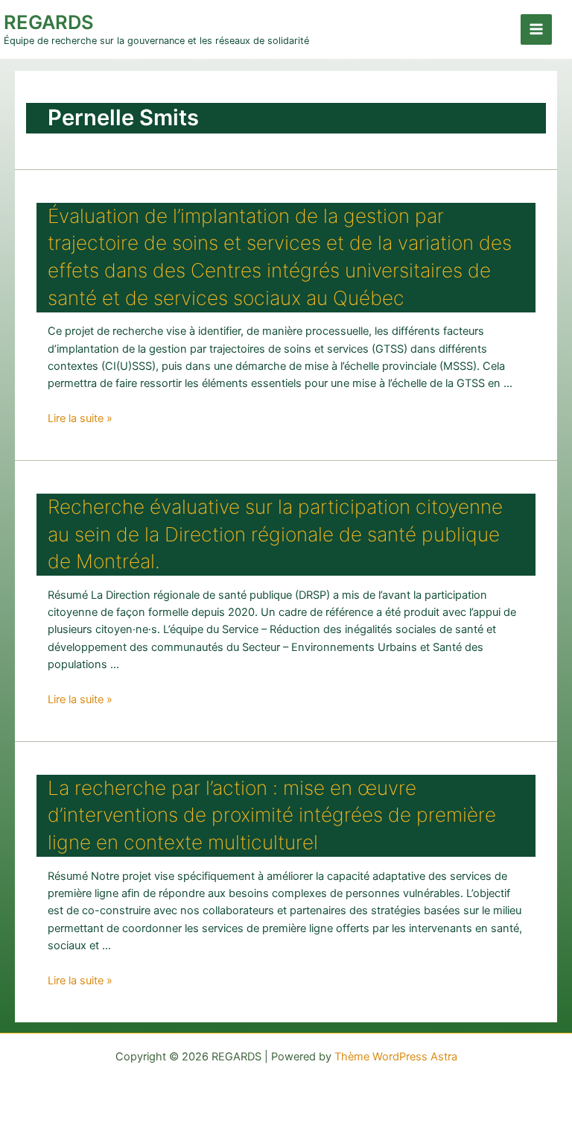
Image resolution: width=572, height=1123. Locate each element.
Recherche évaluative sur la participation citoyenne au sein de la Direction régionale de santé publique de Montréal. (275, 534)
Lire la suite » (80, 418)
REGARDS (49, 22)
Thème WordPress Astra (395, 1056)
